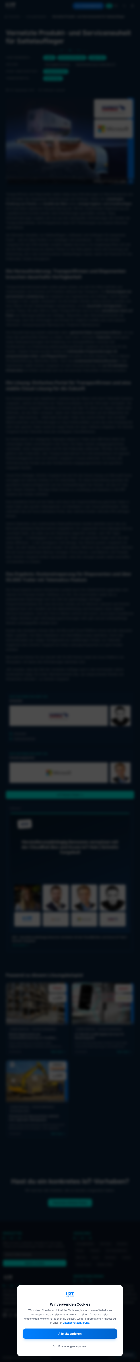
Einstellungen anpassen (72, 1346)
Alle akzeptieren (70, 1333)
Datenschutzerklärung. (76, 1322)
